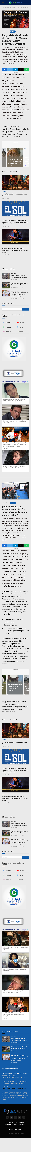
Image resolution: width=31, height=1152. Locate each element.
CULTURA (12, 31)
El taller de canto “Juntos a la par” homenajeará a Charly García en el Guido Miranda (15, 250)
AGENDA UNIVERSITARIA (19, 1127)
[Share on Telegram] (15, 69)
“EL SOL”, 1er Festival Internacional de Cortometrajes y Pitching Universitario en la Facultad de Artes (15, 222)
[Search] (28, 2)
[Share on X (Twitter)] (10, 69)
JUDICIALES (22, 1124)
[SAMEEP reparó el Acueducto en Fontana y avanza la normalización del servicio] (6, 276)
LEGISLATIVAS (7, 1127)
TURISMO (21, 1122)
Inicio (3, 7)
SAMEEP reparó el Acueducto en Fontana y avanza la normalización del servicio (20, 275)
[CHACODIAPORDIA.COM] (15, 2)
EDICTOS (20, 1129)
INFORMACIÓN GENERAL (11, 1124)
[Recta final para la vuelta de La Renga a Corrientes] (15, 182)
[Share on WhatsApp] (26, 69)
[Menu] (3, 2)
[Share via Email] (21, 69)
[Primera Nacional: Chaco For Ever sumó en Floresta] (6, 285)
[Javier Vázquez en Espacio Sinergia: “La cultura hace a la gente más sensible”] (15, 490)
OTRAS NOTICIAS (12, 1129)
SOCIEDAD (8, 1122)
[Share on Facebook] (4, 69)
